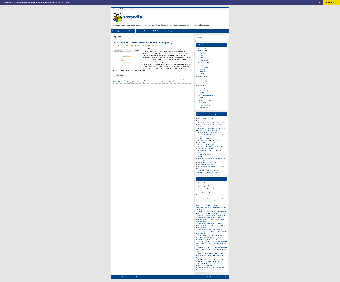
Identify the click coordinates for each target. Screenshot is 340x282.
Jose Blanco (202, 217)
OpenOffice (123, 82)
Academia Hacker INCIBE (206, 138)
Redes (139, 31)
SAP (201, 55)
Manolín (200, 263)
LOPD (115, 82)
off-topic (202, 81)
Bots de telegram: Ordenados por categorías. (212, 122)
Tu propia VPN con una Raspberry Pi (209, 170)
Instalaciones (130, 31)
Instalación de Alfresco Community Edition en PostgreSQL (142, 42)
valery (200, 241)
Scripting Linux (205, 100)
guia (174, 80)
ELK (201, 65)
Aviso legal (115, 8)
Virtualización (204, 105)
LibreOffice (183, 80)
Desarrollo (147, 31)
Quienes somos (203, 76)
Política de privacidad (138, 8)
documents (134, 80)
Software (153, 45)
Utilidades (203, 71)
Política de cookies (125, 8)
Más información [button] (66, 2)
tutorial (163, 82)
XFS (173, 82)
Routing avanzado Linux (205, 118)
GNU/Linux (203, 98)
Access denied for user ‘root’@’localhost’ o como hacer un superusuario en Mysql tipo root (211, 231)
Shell (202, 102)
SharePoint (151, 82)
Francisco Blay (129, 45)
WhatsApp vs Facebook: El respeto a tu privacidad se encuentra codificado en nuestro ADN (210, 219)
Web (201, 57)
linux (188, 80)
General (202, 79)
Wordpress (204, 60)
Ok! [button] (319, 2)
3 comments (119, 80)
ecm (139, 80)
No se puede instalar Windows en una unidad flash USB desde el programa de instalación (210, 255)
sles (156, 82)
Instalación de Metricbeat (206, 144)
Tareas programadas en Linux (207, 162)
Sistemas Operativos (117, 31)
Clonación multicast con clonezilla (208, 173)
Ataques (202, 88)
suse (159, 82)
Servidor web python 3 (205, 154)
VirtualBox (169, 82)
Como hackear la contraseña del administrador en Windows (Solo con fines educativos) (210, 189)
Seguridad (203, 90)
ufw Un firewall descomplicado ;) (208, 132)
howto (178, 80)
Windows (202, 107)
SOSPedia (155, 31)
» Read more (119, 75)
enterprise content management (150, 80)
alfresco (128, 80)
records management (141, 82)
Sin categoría (204, 83)
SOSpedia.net (217, 114)
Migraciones (203, 67)
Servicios (202, 92)
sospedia (132, 17)
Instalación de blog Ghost (206, 164)
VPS (201, 73)
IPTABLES (201, 156)
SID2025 (200, 120)
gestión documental (166, 80)
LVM (118, 82)
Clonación (201, 49)
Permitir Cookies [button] (331, 2)
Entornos (139, 45)
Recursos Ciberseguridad (168, 31)
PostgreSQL (130, 82)
